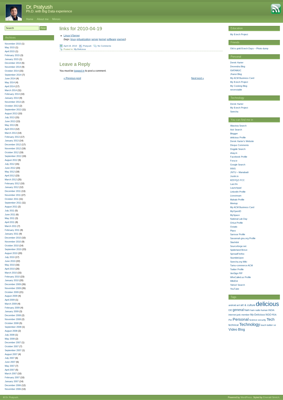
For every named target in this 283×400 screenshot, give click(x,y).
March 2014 (11, 90)
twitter (270, 325)
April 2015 (10, 51)
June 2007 (10, 362)
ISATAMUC (235, 70)
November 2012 (13, 148)
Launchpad (235, 188)
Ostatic (233, 226)
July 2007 (10, 358)
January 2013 (12, 140)
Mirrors (56, 19)
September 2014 (13, 74)
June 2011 (10, 214)
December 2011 (13, 191)
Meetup (234, 203)
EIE (230, 310)
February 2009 (12, 307)
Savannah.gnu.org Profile (242, 238)
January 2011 (11, 234)
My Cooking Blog (238, 86)
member (245, 314)
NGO (268, 314)
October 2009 (12, 292)
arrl (238, 305)
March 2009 (11, 303)
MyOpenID (235, 211)
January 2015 (12, 59)
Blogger (234, 133)
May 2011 (10, 218)
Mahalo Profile (237, 199)
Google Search (237, 164)
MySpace (235, 215)
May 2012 (10, 171)
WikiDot (234, 281)
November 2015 (13, 43)
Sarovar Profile (237, 234)
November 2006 (13, 389)
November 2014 (13, 67)
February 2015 (12, 55)
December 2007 (13, 342)
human (264, 310)
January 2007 (12, 381)
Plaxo (233, 230)
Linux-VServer (72, 35)
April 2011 (10, 222)
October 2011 (11, 199)
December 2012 (13, 144)
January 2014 (12, 98)
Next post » (197, 78)
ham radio (255, 310)
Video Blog (237, 329)
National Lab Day (238, 219)
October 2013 (12, 106)
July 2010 (10, 257)
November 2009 (13, 288)
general (238, 310)
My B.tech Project (239, 34)
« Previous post (72, 78)
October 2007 (12, 346)
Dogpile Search (238, 149)
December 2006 (13, 385)
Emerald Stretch (271, 397)
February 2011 (12, 230)
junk (239, 314)
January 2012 (12, 187)
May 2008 (10, 338)
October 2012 (12, 152)
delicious (267, 303)
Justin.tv (234, 176)
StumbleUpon (237, 258)
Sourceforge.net (238, 246)
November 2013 (13, 102)
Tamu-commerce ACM (241, 265)
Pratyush (87, 46)
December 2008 (13, 315)
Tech (271, 319)
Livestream (235, 195)
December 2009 (13, 284)
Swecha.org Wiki (238, 261)
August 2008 (11, 331)
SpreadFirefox (237, 254)
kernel (102, 39)
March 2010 (11, 272)
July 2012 (10, 164)
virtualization (83, 39)
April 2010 (10, 268)
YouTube (234, 289)
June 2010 (10, 261)
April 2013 (10, 129)
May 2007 (10, 366)
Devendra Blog (237, 66)
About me (42, 19)
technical (234, 325)
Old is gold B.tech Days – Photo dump (249, 48)
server (94, 39)
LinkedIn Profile (238, 191)
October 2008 (12, 323)
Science (253, 320)
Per (230, 320)
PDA (274, 314)
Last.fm (234, 184)
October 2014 (12, 71)
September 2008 (13, 327)
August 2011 (11, 206)
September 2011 (13, 202)
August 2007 (11, 354)
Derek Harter (236, 62)
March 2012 (11, 179)
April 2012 (10, 175)
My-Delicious (80, 49)
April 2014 (10, 86)
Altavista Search (238, 125)
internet (232, 314)
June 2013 (10, 121)
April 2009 (10, 300)
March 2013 (11, 133)
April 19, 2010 (70, 46)
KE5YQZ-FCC (237, 180)
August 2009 (11, 296)
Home (29, 19)
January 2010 (12, 280)
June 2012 (10, 168)
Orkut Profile (236, 223)
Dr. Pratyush (39, 7)
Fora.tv (233, 160)
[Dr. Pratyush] (11, 12)
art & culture (248, 305)
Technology (249, 324)
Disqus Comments (239, 145)
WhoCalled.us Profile (240, 277)
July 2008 (10, 335)
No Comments (104, 46)
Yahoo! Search (237, 285)
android (232, 305)
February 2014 (12, 94)
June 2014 (10, 78)
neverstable (236, 89)
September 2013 (13, 109)
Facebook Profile (238, 156)
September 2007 (13, 350)
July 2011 (9, 210)
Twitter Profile (237, 269)
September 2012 (13, 156)
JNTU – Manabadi (239, 172)
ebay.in (233, 153)
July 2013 (10, 117)
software (111, 39)
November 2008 (13, 319)
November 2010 (13, 241)
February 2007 (12, 377)
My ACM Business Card (242, 78)
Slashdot (234, 242)
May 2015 (10, 47)
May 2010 (10, 265)
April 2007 (10, 370)
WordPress (246, 397)
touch (263, 325)
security (262, 320)
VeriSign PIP (236, 273)
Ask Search (236, 129)
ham (247, 310)
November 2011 (13, 195)
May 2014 (10, 82)
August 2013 (11, 113)
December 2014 (13, 63)
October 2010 (12, 245)
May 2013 (10, 125)
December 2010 (13, 237)
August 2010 (11, 253)
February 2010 (12, 276)
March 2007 (11, 373)
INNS (233, 168)
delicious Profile (238, 137)
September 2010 (13, 249)
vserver (121, 39)
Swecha (234, 111)
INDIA (271, 310)
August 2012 (11, 160)
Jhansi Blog (236, 74)
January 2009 (12, 311)
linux (73, 39)
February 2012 (12, 183)
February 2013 (12, 137)
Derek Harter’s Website (242, 141)
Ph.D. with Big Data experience (49, 11)
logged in (79, 70)
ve (274, 325)
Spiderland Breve (238, 250)
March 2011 (11, 226)
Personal (241, 319)
